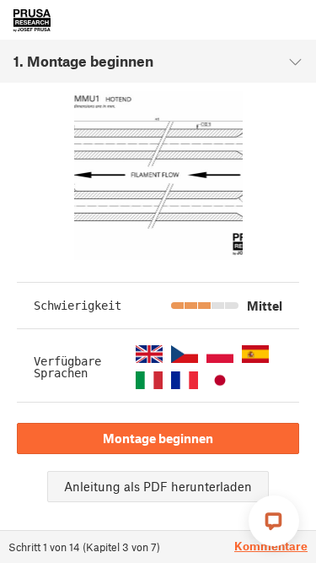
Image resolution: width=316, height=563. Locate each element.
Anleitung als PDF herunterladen (158, 486)
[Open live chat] (274, 520)
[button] (149, 354)
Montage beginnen (158, 438)
